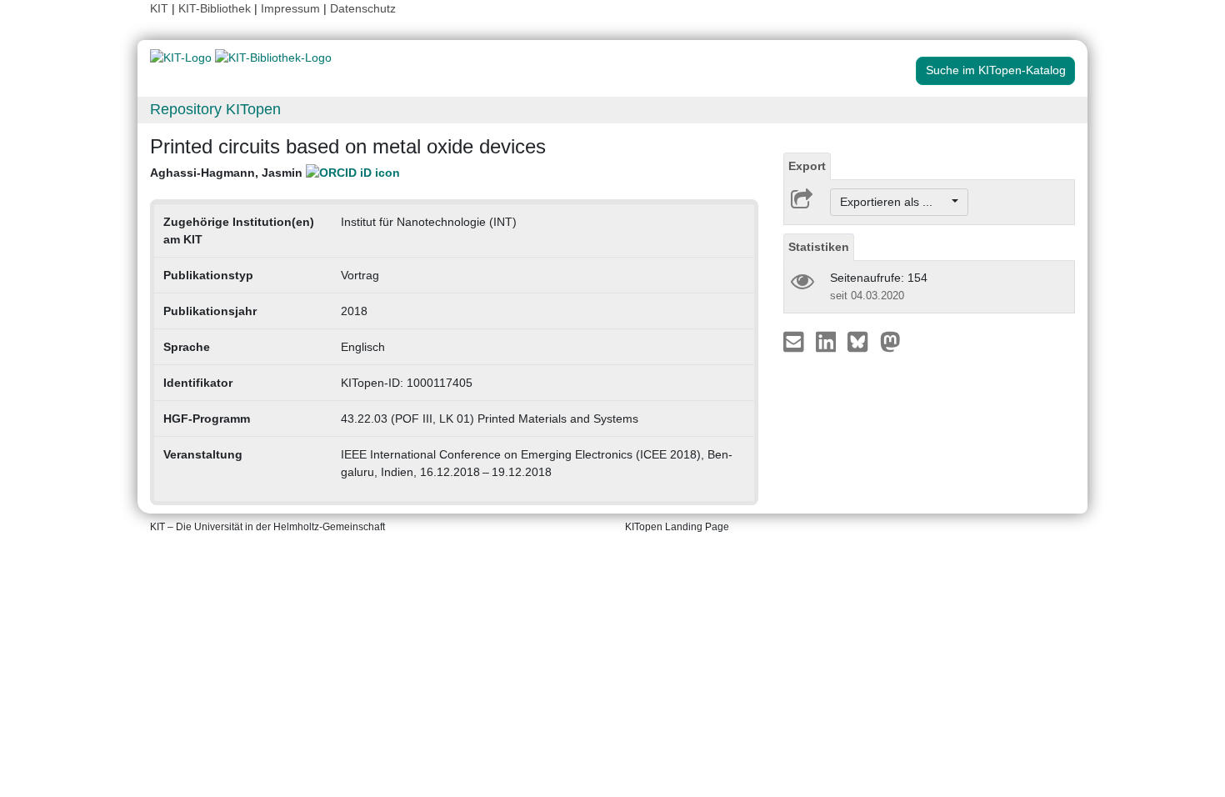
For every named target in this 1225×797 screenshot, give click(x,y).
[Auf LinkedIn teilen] (828, 341)
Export (807, 166)
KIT (159, 8)
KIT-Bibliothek (216, 8)
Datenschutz (363, 8)
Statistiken (818, 246)
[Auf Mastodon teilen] (890, 341)
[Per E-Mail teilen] (795, 341)
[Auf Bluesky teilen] (862, 341)
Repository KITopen (215, 109)
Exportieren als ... (894, 201)
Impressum (290, 8)
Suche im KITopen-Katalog (996, 70)
